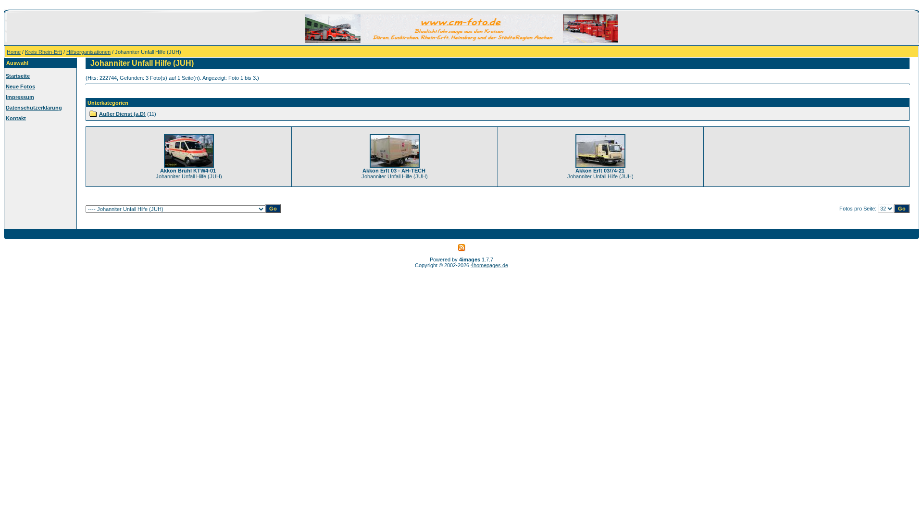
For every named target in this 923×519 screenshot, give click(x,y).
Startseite (18, 76)
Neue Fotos (20, 86)
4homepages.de (489, 265)
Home (14, 52)
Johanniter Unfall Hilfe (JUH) (189, 176)
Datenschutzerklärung (34, 108)
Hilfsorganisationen (88, 52)
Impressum (20, 97)
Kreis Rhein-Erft (43, 52)
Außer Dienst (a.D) (122, 114)
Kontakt (16, 118)
